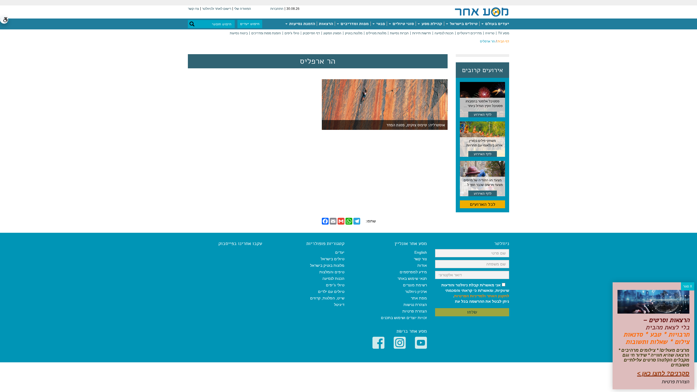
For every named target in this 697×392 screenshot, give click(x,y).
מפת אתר (419, 298)
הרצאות (326, 24)
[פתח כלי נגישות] (4, 20)
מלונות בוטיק (353, 33)
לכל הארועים (482, 204)
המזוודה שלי (242, 8)
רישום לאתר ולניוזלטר (216, 8)
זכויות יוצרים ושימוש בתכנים (404, 318)
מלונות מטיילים (376, 33)
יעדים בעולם (496, 24)
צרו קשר (193, 8)
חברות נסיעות (399, 33)
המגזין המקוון (332, 33)
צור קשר (420, 259)
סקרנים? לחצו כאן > (663, 373)
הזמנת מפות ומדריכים (266, 33)
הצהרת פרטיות (414, 311)
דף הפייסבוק (311, 33)
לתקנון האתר (498, 296)
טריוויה (489, 33)
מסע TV (503, 33)
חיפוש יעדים (249, 23)
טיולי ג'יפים (292, 33)
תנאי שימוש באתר (412, 278)
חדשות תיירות (421, 33)
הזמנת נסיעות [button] (301, 24)
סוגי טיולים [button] (403, 24)
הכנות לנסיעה (444, 33)
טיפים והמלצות (331, 272)
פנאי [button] (380, 24)
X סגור (687, 286)
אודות (422, 265)
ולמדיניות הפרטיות (470, 296)
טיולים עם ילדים (331, 291)
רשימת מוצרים (415, 285)
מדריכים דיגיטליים (469, 33)
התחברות (276, 8)
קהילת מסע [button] (431, 24)
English (420, 252)
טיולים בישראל (463, 24)
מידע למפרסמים (413, 272)
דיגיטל (339, 304)
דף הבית (503, 41)
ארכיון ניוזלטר (416, 291)
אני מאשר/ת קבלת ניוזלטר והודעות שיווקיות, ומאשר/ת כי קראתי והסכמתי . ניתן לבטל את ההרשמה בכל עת (475, 293)
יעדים (339, 252)
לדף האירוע (482, 114)
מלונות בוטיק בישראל (327, 265)
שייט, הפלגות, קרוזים (327, 298)
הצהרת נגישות (415, 304)
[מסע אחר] (481, 12)
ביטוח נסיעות (239, 33)
